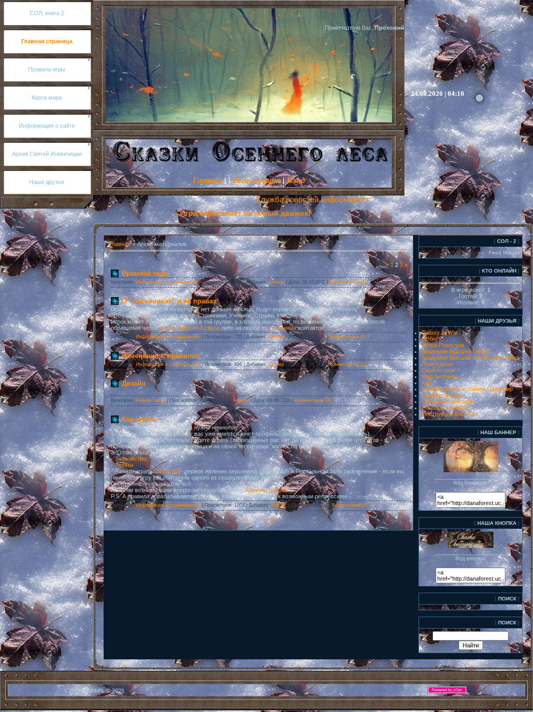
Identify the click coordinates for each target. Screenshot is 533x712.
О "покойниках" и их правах (169, 301)
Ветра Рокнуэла (443, 345)
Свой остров (438, 370)
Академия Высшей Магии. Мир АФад (470, 357)
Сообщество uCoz (446, 407)
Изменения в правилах (160, 356)
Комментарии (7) (350, 505)
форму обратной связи (189, 328)
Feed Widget (504, 252)
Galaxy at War (440, 332)
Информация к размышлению (168, 282)
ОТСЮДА (167, 471)
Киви (428, 382)
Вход (296, 180)
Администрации (265, 490)
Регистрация (257, 180)
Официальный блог (447, 401)
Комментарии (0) (347, 336)
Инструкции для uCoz (450, 414)
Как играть (139, 419)
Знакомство (130, 459)
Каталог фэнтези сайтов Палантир (467, 389)
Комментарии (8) (347, 364)
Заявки (124, 465)
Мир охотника (440, 376)
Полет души (437, 364)
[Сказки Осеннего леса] (470, 470)
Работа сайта (151, 400)
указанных (283, 328)
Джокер (276, 282)
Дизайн (134, 383)
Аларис (241, 400)
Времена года (145, 273)
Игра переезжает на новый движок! (218, 213)
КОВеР (431, 339)
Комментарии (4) (347, 282)
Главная (207, 180)
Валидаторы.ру (442, 395)
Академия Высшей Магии (455, 351)
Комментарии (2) (313, 400)
